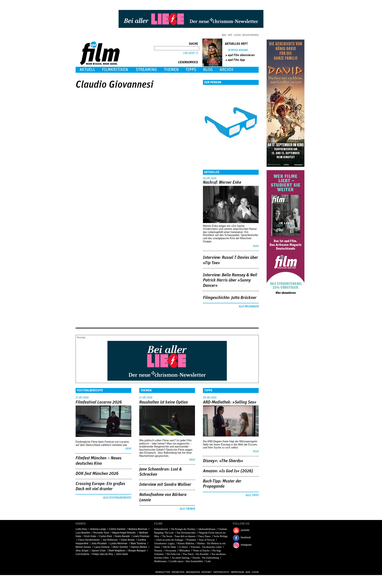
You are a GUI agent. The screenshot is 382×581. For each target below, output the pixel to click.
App (230, 35)
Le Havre (183, 547)
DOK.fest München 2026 (97, 473)
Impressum (237, 572)
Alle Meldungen (249, 306)
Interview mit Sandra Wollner (165, 484)
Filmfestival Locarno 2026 (99, 402)
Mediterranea (160, 561)
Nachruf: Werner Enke (222, 182)
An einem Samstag (180, 557)
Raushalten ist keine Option (163, 402)
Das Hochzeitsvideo (186, 532)
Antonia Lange (98, 529)
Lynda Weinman (119, 543)
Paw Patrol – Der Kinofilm (196, 554)
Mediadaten (193, 572)
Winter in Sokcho (201, 550)
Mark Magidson (117, 550)
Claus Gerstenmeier (89, 539)
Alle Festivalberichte (117, 497)
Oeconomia (170, 550)
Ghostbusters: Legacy (164, 543)
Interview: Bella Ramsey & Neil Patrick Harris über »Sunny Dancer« (230, 280)
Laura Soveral (101, 547)
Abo (224, 35)
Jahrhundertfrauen (206, 529)
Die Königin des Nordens (183, 529)
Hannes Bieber (139, 547)
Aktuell (87, 70)
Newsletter (162, 572)
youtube (245, 530)
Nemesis (158, 550)
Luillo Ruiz (81, 529)
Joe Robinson (110, 539)
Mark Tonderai (138, 543)
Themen (171, 70)
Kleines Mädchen (186, 543)
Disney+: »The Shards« (223, 461)
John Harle (122, 554)
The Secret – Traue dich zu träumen (178, 536)
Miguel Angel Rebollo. (124, 532)
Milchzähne (184, 550)
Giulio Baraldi (122, 536)
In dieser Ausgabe (238, 50)
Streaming (146, 70)
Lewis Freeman (141, 536)
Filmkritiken (115, 70)
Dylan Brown (128, 539)
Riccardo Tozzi (101, 532)
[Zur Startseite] (100, 64)
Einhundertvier (161, 529)
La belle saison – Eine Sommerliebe (186, 561)
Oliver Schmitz (120, 547)
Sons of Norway (207, 539)
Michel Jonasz (83, 547)
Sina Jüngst (82, 550)
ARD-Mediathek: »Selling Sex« (229, 402)
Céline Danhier (117, 529)
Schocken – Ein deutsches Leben (206, 547)
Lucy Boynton (83, 532)
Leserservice (188, 62)
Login (237, 35)
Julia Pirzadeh (99, 543)
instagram (246, 544)
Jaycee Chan (98, 550)
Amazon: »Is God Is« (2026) (228, 471)
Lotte (208, 561)
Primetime (191, 539)
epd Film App (236, 59)
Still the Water (169, 547)
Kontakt (207, 572)
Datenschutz (221, 572)
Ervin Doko (90, 536)
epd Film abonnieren (241, 55)
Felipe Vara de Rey (102, 554)
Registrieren (250, 35)
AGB (248, 572)
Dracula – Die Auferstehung (205, 557)
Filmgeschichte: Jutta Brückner (229, 298)
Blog (208, 70)
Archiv (226, 70)
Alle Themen (187, 508)
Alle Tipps (252, 495)
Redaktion (178, 572)
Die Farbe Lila (173, 554)
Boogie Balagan (137, 550)
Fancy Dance (204, 536)
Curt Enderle (82, 554)
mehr (256, 246)
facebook (246, 537)
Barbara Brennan (138, 529)
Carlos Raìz (105, 536)
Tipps (191, 70)
